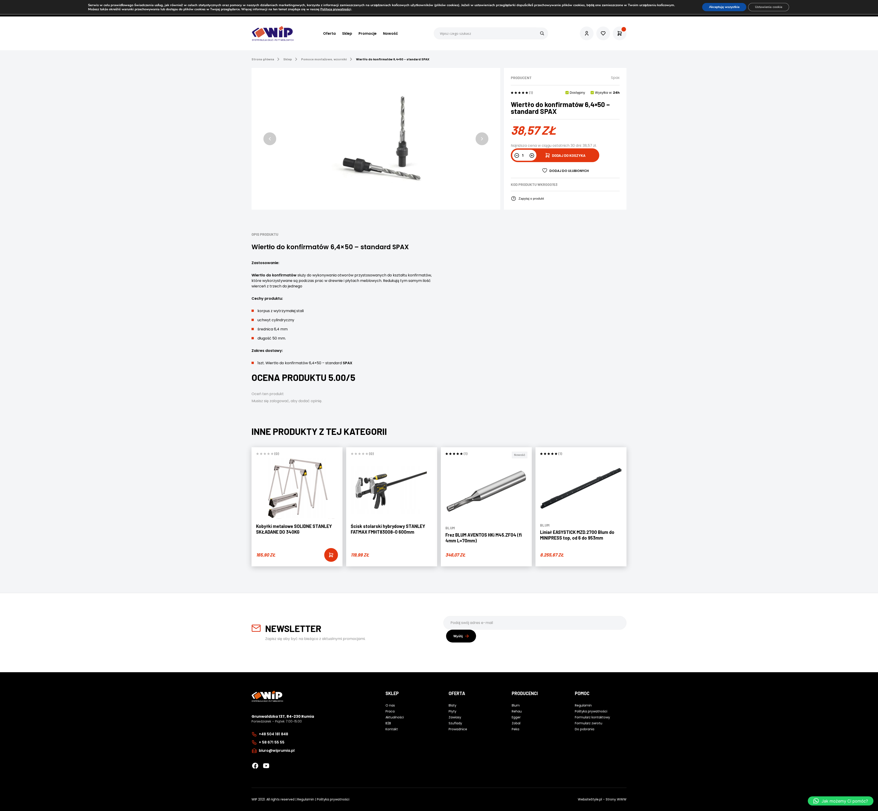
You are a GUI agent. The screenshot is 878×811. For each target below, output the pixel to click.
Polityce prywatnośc (335, 9)
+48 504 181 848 (273, 734)
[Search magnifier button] (542, 33)
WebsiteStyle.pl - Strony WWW (602, 799)
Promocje (368, 33)
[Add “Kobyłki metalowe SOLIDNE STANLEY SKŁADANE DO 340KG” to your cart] (331, 555)
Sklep (347, 33)
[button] (270, 139)
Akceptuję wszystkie (724, 7)
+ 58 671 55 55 (271, 742)
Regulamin (305, 799)
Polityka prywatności (333, 799)
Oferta (329, 33)
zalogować (279, 401)
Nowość (390, 33)
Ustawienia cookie (768, 7)
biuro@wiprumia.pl (276, 750)
